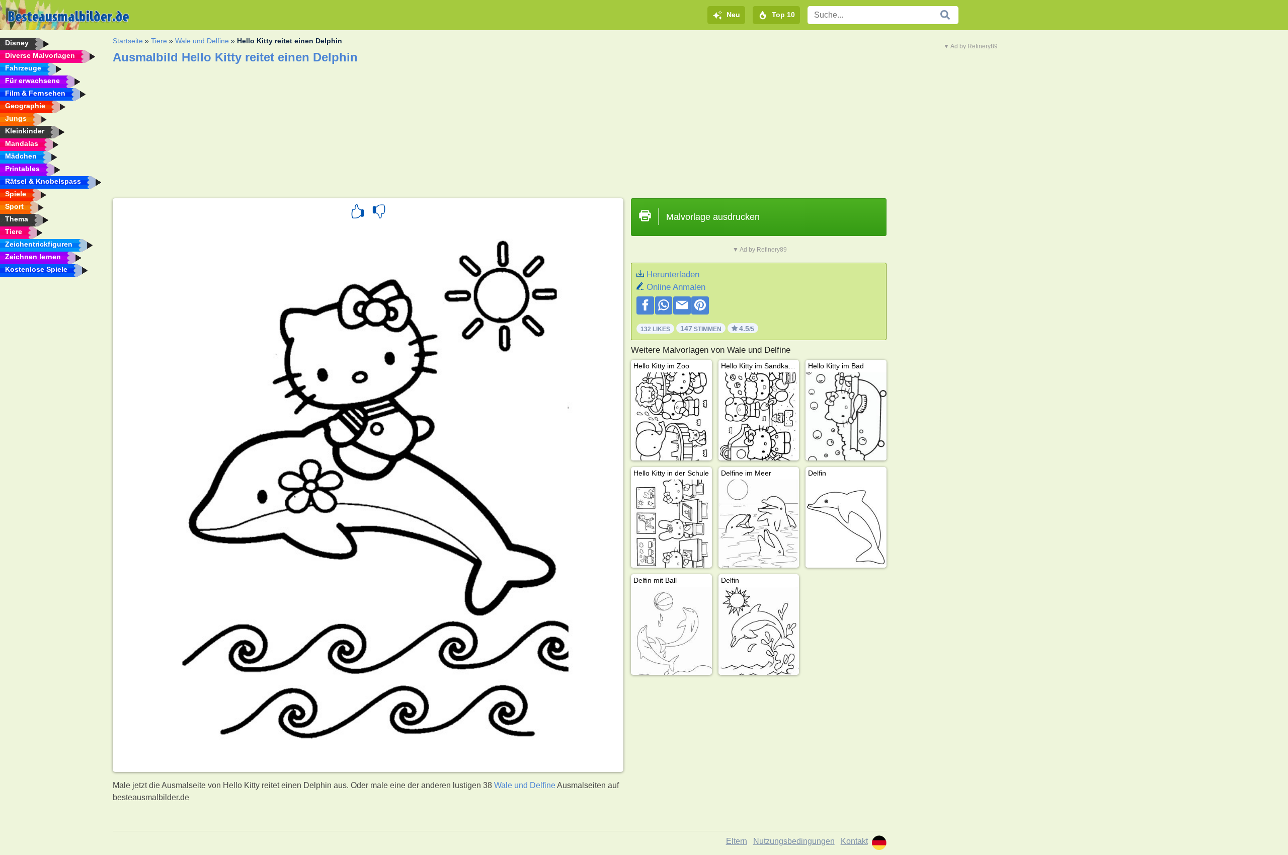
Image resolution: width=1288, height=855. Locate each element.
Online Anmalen (676, 287)
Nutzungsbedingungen (794, 841)
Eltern (736, 841)
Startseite (128, 41)
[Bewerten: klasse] (357, 212)
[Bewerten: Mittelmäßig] (378, 212)
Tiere (159, 41)
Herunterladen (673, 274)
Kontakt (854, 841)
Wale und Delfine (202, 41)
